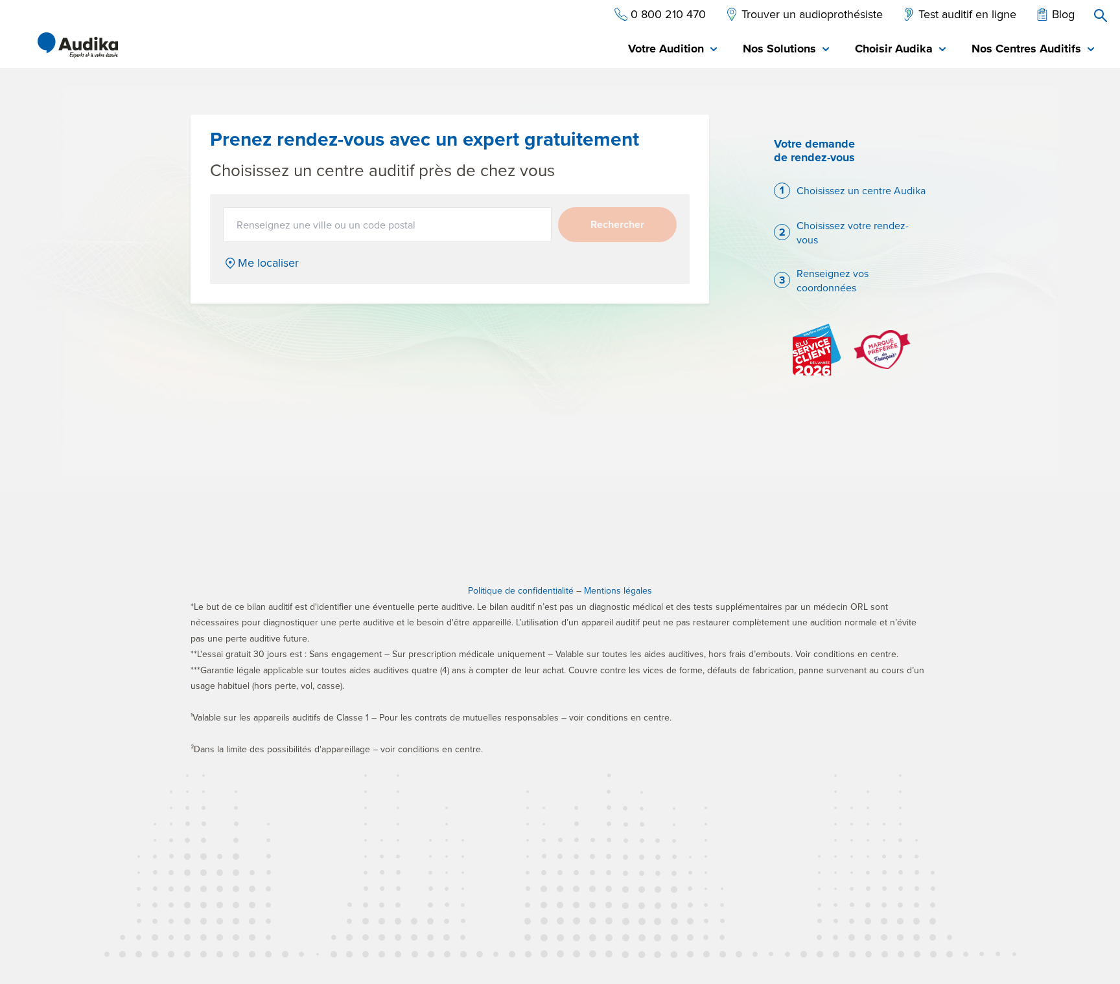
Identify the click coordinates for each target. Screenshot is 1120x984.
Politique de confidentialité (521, 590)
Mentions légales (618, 590)
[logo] (78, 45)
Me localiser (268, 263)
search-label (1100, 15)
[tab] (672, 49)
